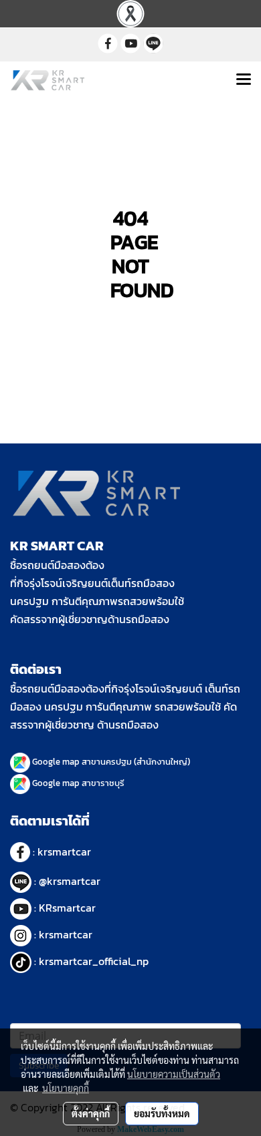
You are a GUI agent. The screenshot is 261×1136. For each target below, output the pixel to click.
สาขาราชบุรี (103, 783)
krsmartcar (64, 851)
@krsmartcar (69, 881)
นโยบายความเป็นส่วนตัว (173, 1074)
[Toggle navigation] (243, 80)
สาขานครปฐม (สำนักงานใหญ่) (136, 761)
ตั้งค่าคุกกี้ (91, 1113)
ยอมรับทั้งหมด (162, 1113)
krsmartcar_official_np (94, 961)
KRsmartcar (67, 908)
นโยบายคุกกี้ (65, 1088)
